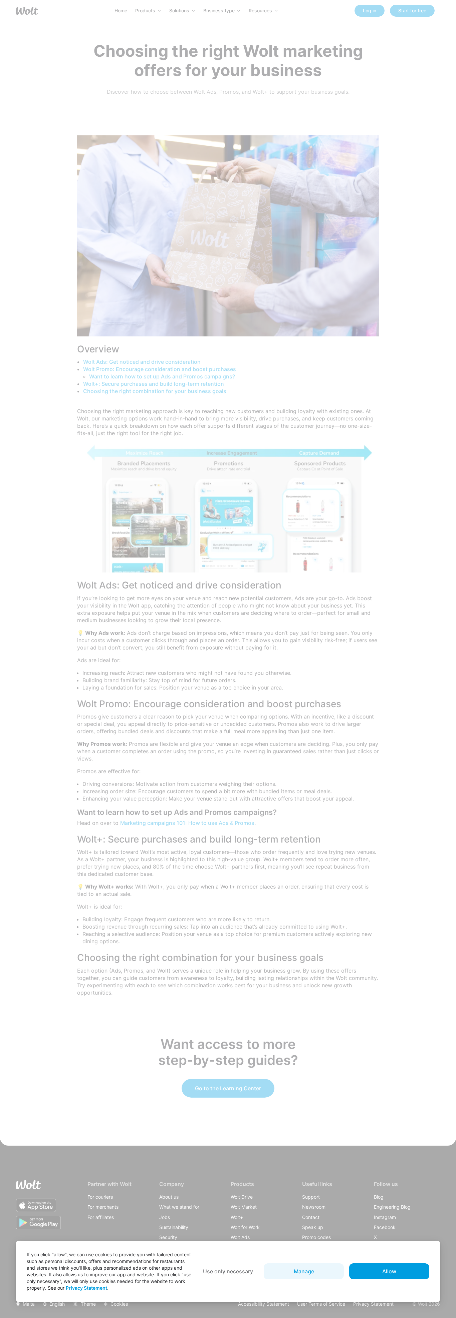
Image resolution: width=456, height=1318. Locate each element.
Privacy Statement (86, 1288)
